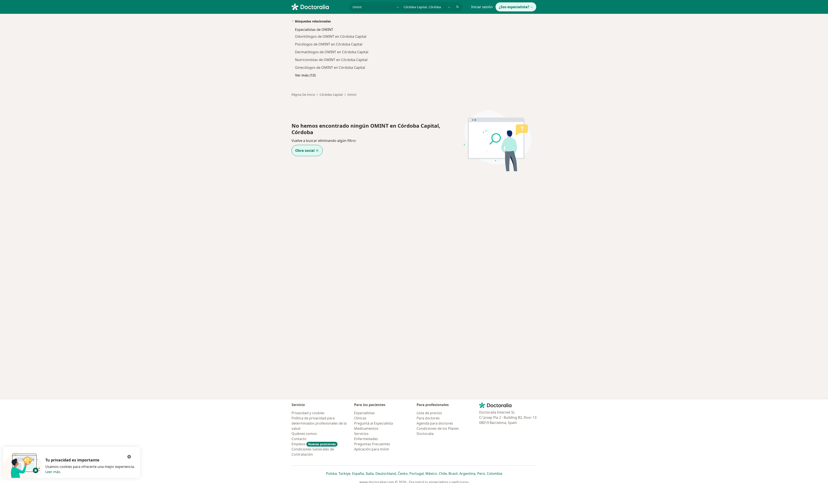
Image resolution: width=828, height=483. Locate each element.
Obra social (305, 150)
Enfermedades (366, 438)
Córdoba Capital (331, 95)
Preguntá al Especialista (373, 423)
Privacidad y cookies (308, 413)
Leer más (52, 471)
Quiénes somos (304, 433)
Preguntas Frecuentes (372, 444)
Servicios (361, 433)
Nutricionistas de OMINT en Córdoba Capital (331, 59)
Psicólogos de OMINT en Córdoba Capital (328, 44)
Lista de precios (429, 413)
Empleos (314, 444)
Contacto (299, 438)
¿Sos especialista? (514, 7)
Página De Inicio (303, 95)
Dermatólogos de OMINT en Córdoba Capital (331, 52)
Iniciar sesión (482, 7)
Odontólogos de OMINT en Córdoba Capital (330, 36)
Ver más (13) (305, 75)
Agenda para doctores (435, 423)
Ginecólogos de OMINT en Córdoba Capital (330, 67)
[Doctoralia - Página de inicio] (319, 6)
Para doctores (428, 418)
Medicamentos (366, 428)
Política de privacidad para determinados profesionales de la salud (319, 423)
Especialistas (364, 413)
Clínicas (360, 418)
